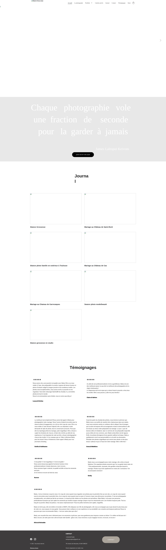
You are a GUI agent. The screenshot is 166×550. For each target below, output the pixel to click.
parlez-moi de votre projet (83, 154)
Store (129, 3)
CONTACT (69, 533)
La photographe (78, 3)
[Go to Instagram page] (35, 539)
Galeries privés (99, 3)
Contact (114, 3)
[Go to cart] (133, 3)
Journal (107, 3)
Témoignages (121, 3)
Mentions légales (34, 548)
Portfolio (87, 3)
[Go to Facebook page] (31, 539)
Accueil (70, 3)
